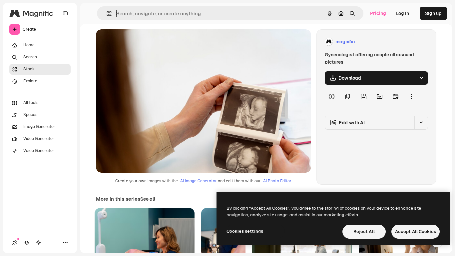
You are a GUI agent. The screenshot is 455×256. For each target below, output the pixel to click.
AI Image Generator (198, 181)
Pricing (378, 13)
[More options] (411, 96)
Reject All (364, 231)
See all (147, 199)
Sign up (433, 13)
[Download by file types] (421, 78)
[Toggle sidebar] (65, 13)
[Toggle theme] (38, 242)
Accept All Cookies (415, 231)
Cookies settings (245, 231)
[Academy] (26, 242)
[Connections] (14, 242)
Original (138, 42)
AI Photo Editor (277, 181)
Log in (402, 13)
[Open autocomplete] (106, 13)
